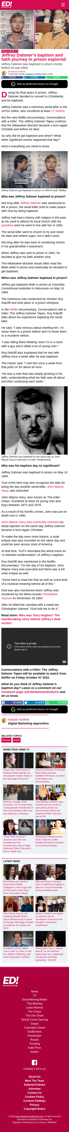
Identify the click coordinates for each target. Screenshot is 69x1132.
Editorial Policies (34, 1084)
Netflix (14, 309)
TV (34, 995)
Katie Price (34, 1047)
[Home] (6, 5)
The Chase (34, 1011)
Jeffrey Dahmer (30, 203)
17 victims (57, 111)
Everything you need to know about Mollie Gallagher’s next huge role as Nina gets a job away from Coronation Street (17, 887)
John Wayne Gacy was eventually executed (30, 522)
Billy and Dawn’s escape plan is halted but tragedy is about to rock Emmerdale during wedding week (50, 886)
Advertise (34, 1088)
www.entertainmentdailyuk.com (29, 1116)
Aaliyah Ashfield (18, 71)
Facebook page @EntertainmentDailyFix (30, 692)
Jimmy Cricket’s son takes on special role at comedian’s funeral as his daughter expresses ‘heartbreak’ (49, 919)
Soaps (34, 1023)
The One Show (35, 1015)
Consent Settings (34, 1100)
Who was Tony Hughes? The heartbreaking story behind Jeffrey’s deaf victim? (30, 619)
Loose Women (34, 1007)
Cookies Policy (34, 1096)
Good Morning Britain (34, 999)
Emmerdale (34, 1035)
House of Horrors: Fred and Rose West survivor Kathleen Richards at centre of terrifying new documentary (50, 775)
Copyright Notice (34, 1108)
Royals (34, 1039)
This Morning (34, 1003)
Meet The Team (34, 1080)
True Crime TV (10, 51)
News (34, 991)
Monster (6, 740)
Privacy (34, 1104)
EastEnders (35, 1031)
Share (12, 77)
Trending (34, 1043)
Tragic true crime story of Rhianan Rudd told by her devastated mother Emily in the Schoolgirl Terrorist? (17, 774)
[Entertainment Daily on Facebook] (34, 1062)
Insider (34, 1051)
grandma (7, 225)
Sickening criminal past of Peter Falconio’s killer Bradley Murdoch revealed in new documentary (49, 841)
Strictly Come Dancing (34, 1019)
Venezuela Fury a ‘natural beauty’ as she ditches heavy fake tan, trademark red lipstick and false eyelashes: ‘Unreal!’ (49, 954)
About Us (34, 1076)
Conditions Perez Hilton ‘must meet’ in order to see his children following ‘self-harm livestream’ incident (17, 952)
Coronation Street (34, 1027)
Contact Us (34, 1092)
